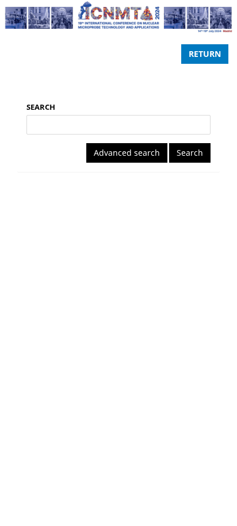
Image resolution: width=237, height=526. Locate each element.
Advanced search (127, 152)
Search (40, 107)
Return (205, 53)
